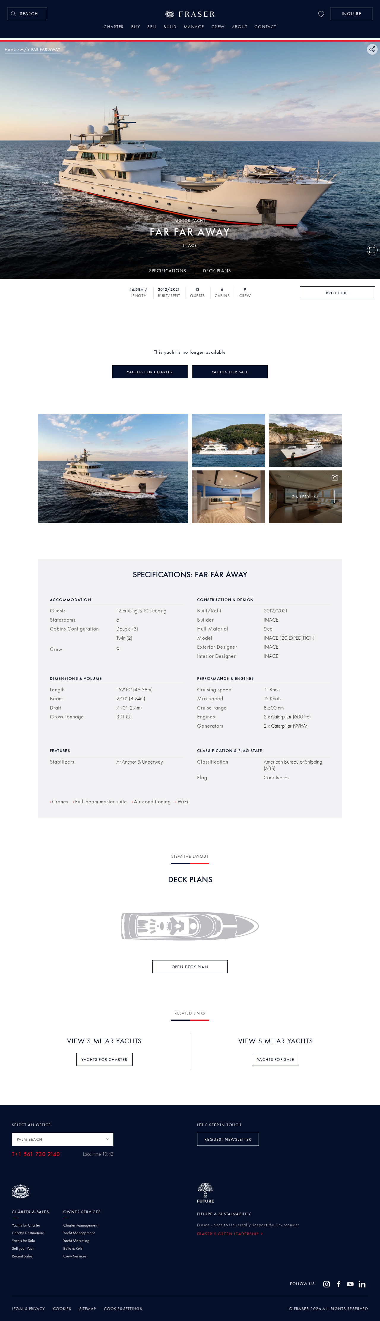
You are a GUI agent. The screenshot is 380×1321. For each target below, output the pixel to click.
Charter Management (80, 1225)
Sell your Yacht (23, 1248)
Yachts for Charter (26, 1225)
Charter (114, 27)
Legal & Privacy (28, 1308)
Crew (218, 27)
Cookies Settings (123, 1308)
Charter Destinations (28, 1233)
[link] (27, 13)
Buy (135, 27)
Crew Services (74, 1256)
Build (170, 27)
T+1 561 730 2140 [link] (36, 1154)
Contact (265, 27)
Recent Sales (22, 1256)
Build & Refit (73, 1248)
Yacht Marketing (76, 1240)
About (240, 27)
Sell (151, 27)
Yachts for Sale (23, 1240)
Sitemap (87, 1308)
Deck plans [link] (217, 270)
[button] (351, 13)
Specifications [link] (167, 270)
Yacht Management (79, 1233)
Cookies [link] (62, 1308)
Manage (194, 27)
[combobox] (62, 1139)
